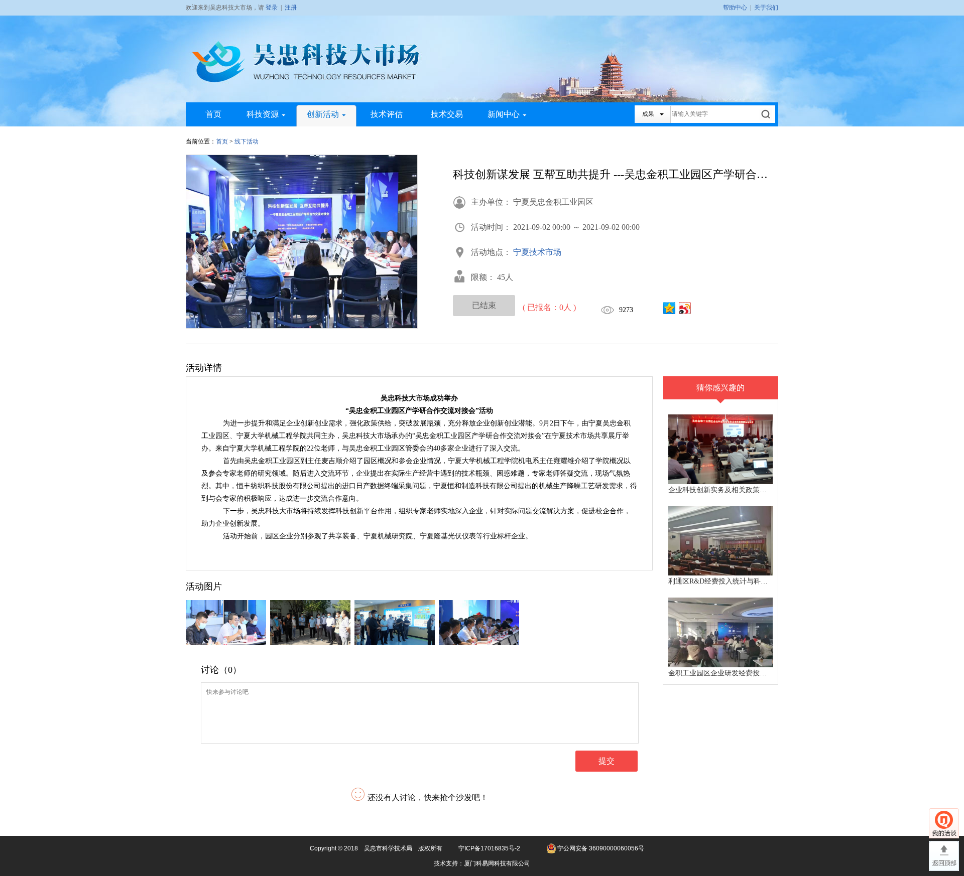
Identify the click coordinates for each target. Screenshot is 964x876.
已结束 (484, 305)
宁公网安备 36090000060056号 (600, 848)
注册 (291, 7)
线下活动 (246, 141)
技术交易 (447, 114)
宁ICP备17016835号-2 (489, 848)
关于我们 (766, 7)
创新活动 (323, 114)
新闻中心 (504, 114)
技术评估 (387, 114)
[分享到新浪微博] (685, 308)
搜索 (766, 114)
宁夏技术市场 (537, 252)
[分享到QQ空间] (669, 308)
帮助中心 (735, 7)
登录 (272, 7)
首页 (213, 114)
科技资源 (263, 114)
